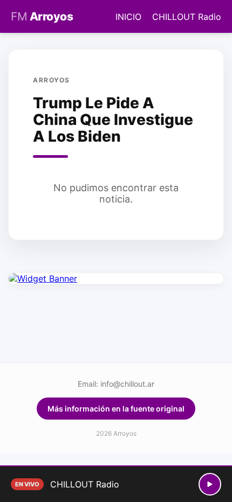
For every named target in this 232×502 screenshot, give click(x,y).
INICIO (128, 16)
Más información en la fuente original (116, 408)
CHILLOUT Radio (186, 16)
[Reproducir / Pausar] (210, 484)
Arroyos (42, 16)
